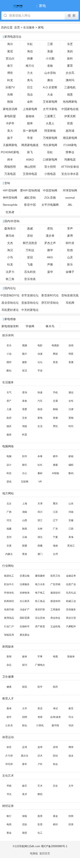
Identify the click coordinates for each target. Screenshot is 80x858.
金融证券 (71, 575)
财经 (55, 824)
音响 (7, 183)
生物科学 (25, 626)
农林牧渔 (25, 592)
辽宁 (55, 520)
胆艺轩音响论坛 (50, 303)
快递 (40, 392)
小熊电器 (50, 173)
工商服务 (55, 609)
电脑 (9, 456)
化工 (40, 832)
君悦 (50, 228)
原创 (30, 235)
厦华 (50, 271)
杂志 (9, 664)
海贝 (10, 250)
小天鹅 (50, 58)
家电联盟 (10, 116)
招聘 (24, 717)
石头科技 (30, 271)
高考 (9, 708)
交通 (55, 400)
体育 (9, 747)
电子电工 (40, 592)
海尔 (10, 44)
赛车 (24, 764)
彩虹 (50, 152)
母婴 (24, 409)
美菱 (50, 51)
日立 (30, 87)
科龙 (10, 80)
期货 (24, 832)
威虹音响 (30, 197)
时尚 (71, 426)
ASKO (30, 159)
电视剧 (55, 345)
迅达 (30, 94)
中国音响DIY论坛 (9, 296)
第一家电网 (30, 130)
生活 (40, 426)
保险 (24, 816)
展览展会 (25, 634)
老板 (50, 65)
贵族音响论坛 (30, 302)
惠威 (30, 228)
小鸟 (10, 257)
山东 (71, 503)
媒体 (24, 656)
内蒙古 (9, 554)
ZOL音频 (50, 197)
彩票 (40, 824)
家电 (41, 27)
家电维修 (10, 319)
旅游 (40, 409)
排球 (55, 747)
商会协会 (55, 617)
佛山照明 (30, 166)
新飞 (30, 152)
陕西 (24, 528)
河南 (71, 512)
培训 (71, 725)
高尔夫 (24, 755)
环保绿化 (9, 592)
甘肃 (9, 545)
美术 (24, 794)
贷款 (24, 824)
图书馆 (55, 725)
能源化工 (9, 575)
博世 (10, 72)
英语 (40, 708)
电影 (40, 345)
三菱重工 (50, 116)
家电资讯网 (10, 109)
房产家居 (40, 626)
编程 (71, 464)
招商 (71, 816)
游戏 (71, 345)
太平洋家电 (50, 109)
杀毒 (40, 456)
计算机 (40, 725)
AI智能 (55, 473)
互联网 (24, 481)
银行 (9, 816)
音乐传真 (30, 279)
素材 (40, 473)
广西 (9, 512)
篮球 (40, 747)
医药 (55, 686)
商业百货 (71, 617)
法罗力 (10, 271)
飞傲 (30, 264)
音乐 (9, 345)
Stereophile (10, 204)
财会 (24, 725)
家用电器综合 (13, 36)
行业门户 (9, 626)
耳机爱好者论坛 (10, 311)
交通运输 (25, 575)
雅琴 (50, 250)
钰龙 (10, 264)
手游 (40, 370)
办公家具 (25, 601)
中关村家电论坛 (30, 311)
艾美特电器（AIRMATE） (30, 175)
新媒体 (71, 656)
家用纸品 (9, 617)
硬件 (55, 456)
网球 (71, 747)
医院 (24, 686)
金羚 (30, 101)
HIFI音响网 (10, 190)
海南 (55, 545)
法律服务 (25, 584)
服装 (9, 434)
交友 (24, 417)
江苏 (55, 512)
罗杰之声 (50, 243)
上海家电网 (30, 109)
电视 (55, 656)
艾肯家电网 (50, 101)
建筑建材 (40, 575)
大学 (24, 708)
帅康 (30, 58)
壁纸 (9, 481)
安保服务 (71, 609)
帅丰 (10, 159)
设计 (9, 464)
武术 (40, 755)
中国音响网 (50, 190)
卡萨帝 (10, 123)
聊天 (24, 464)
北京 (9, 503)
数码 (71, 473)
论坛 (40, 362)
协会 (55, 764)
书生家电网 (50, 145)
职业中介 (9, 584)
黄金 (9, 832)
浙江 (40, 520)
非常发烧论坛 (30, 295)
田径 (55, 755)
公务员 (9, 725)
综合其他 (40, 617)
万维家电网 (50, 137)
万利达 (30, 250)
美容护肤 (40, 609)
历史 (55, 785)
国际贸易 (25, 617)
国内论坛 (10, 288)
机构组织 (9, 601)
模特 (9, 362)
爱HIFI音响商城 (30, 190)
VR (40, 481)
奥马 (30, 80)
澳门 (40, 554)
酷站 (9, 370)
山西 (24, 520)
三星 (50, 44)
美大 (10, 130)
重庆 (55, 503)
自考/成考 (55, 717)
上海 (24, 503)
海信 (30, 51)
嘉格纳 (30, 116)
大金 (50, 94)
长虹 (30, 44)
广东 (55, 528)
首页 (17, 27)
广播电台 (40, 664)
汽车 (40, 400)
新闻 (9, 656)
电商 (9, 824)
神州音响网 (10, 197)
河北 (9, 520)
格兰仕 (30, 65)
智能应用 (9, 634)
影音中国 (30, 204)
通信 (71, 392)
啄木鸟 (50, 326)
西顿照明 (10, 166)
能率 (30, 123)
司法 (71, 717)
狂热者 (10, 212)
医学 (40, 686)
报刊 (24, 664)
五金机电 (55, 626)
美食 (24, 400)
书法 (9, 794)
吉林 (40, 528)
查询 (24, 392)
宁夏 (55, 537)
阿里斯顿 (50, 130)
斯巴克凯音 (30, 243)
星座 (55, 362)
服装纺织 (55, 592)
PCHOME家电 (10, 152)
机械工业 (71, 601)
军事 (40, 656)
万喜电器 (10, 173)
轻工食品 (40, 601)
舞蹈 (40, 794)
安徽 (71, 520)
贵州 (9, 537)
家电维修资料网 (10, 327)
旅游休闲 (55, 601)
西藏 (40, 545)
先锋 (10, 94)
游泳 (71, 755)
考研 (40, 717)
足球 (24, 747)
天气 (9, 392)
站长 (40, 464)
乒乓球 (9, 755)
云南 (24, 537)
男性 (55, 426)
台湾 (55, 554)
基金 (55, 816)
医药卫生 (55, 575)
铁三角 (10, 279)
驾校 (24, 426)
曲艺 (24, 785)
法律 (71, 409)
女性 (71, 400)
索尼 (10, 51)
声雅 (50, 264)
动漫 (40, 353)
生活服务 (29, 27)
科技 (9, 473)
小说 (9, 353)
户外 (40, 764)
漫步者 (50, 235)
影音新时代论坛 (50, 296)
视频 (24, 345)
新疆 (24, 545)
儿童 (9, 409)
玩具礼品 (71, 592)
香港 (24, 554)
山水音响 (50, 72)
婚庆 (9, 426)
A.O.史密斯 (50, 87)
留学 (9, 717)
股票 (40, 816)
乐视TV (10, 87)
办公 (24, 473)
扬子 (10, 137)
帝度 (30, 137)
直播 (71, 362)
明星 (71, 353)
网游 (55, 353)
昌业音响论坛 (10, 302)
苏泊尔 (10, 58)
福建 (9, 528)
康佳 (50, 80)
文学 (71, 785)
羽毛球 (9, 764)
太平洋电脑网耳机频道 (50, 205)
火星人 (50, 123)
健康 (9, 686)
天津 (40, 503)
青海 (71, 537)
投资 (71, 824)
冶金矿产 (25, 609)
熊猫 (10, 101)
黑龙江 (71, 545)
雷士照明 (50, 166)
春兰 (10, 65)
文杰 (10, 243)
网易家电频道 (30, 145)
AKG (50, 257)
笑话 (24, 370)
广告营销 (55, 584)
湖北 (40, 537)
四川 (40, 512)
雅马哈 (10, 235)
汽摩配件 (71, 626)
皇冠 (30, 257)
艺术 (40, 785)
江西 (71, 528)
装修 (55, 417)
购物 (55, 409)
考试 (55, 708)
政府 (9, 417)
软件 (24, 456)
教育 (71, 708)
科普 (24, 434)
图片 (24, 353)
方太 (30, 72)
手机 (55, 392)
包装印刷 (9, 609)
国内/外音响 (11, 221)
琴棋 (9, 785)
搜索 (55, 464)
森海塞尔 (10, 228)
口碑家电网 (50, 159)
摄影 (24, 362)
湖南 (24, 512)
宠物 (71, 417)
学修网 (30, 326)
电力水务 (40, 584)
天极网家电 (10, 145)
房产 (9, 400)
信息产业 (71, 584)
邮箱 (71, 456)
